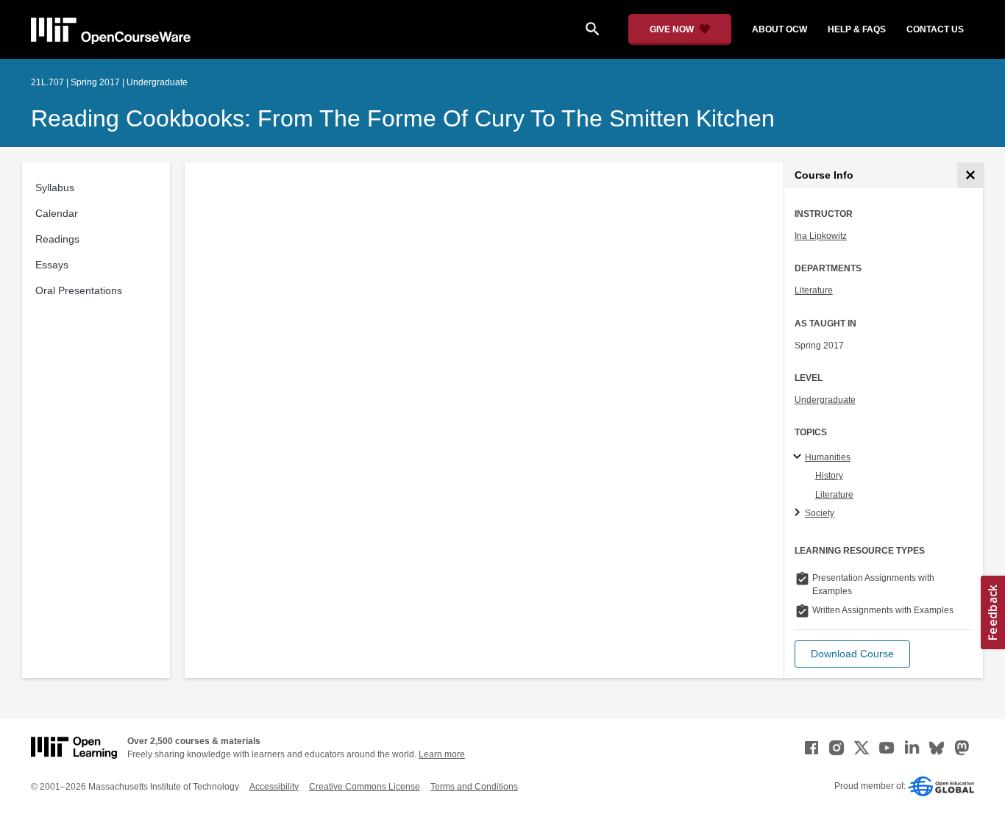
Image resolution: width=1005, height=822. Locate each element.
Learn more (442, 754)
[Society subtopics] (799, 513)
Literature (814, 290)
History (829, 476)
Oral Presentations (78, 290)
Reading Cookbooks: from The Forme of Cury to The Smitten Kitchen (403, 118)
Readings (57, 239)
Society (819, 513)
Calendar (56, 213)
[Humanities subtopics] (799, 457)
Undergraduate (825, 400)
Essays (51, 265)
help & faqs (857, 29)
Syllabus (54, 187)
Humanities (827, 457)
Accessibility (274, 787)
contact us (935, 29)
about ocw (779, 29)
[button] (852, 654)
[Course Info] (970, 175)
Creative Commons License (364, 787)
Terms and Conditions (474, 787)
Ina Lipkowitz (821, 236)
